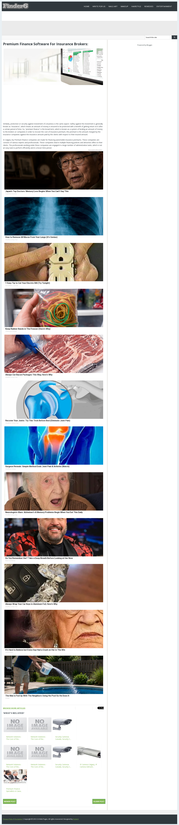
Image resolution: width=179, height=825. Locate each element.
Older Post (98, 801)
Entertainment (164, 6)
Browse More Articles (14, 708)
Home (86, 6)
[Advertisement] (53, 105)
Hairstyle (136, 6)
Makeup (124, 6)
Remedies (148, 6)
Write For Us (99, 6)
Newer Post (10, 801)
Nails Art (113, 6)
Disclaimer (18, 819)
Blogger (149, 45)
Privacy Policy (8, 819)
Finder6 (76, 819)
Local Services (91, 16)
